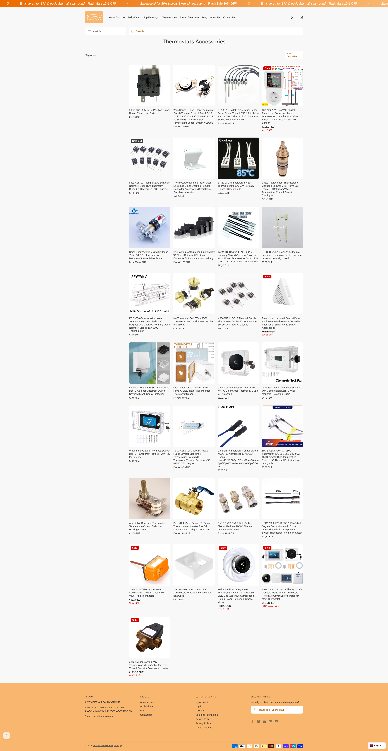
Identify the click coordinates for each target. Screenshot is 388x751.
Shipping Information (207, 714)
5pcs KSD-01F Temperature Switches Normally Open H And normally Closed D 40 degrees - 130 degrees (149, 185)
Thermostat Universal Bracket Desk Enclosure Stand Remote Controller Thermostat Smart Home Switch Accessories (281, 323)
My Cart (200, 710)
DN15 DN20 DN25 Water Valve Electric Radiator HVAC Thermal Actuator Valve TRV (235, 526)
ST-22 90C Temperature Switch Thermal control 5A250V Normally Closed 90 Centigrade (236, 185)
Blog (142, 710)
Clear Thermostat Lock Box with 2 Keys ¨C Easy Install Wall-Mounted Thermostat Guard (192, 390)
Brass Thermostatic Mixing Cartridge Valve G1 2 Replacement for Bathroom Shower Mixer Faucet (148, 255)
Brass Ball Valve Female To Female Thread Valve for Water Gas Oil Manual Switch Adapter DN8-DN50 (192, 526)
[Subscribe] (299, 710)
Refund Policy (203, 719)
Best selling (292, 56)
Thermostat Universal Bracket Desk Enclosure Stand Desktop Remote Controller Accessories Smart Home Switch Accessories (192, 187)
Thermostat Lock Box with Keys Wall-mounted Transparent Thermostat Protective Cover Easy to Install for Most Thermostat (282, 594)
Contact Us (146, 714)
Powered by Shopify (112, 745)
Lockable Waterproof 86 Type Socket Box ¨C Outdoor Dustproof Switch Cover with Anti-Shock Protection (149, 390)
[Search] (131, 31)
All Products (146, 706)
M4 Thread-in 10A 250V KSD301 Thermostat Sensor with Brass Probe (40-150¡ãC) (193, 321)
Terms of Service (204, 727)
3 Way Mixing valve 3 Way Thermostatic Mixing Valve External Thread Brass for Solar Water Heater (148, 665)
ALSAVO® (98, 745)
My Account (202, 702)
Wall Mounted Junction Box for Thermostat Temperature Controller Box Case (192, 592)
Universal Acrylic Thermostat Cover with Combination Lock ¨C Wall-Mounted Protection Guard (281, 390)
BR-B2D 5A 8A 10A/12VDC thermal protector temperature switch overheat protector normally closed (282, 255)
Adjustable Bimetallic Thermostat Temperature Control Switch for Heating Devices (147, 526)
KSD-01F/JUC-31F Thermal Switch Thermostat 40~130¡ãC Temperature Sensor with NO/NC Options (237, 321)
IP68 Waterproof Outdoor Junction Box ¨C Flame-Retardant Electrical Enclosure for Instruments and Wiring (194, 255)
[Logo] (94, 17)
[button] (301, 17)
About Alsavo (147, 702)
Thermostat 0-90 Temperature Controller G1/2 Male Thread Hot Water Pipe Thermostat (146, 592)
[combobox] (216, 31)
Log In (199, 706)
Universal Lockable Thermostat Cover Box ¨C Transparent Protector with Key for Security (149, 453)
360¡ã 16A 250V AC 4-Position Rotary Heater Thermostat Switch (149, 112)
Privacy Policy (203, 723)
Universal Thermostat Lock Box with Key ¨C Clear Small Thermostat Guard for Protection (238, 390)
